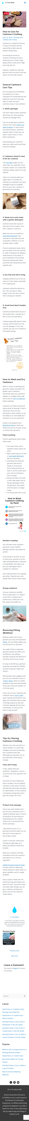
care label (9, 163)
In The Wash (9, 3)
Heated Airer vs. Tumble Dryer (12, 1056)
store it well (19, 695)
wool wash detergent (10, 236)
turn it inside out (19, 399)
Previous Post (14, 951)
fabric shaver (8, 681)
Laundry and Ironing (10, 40)
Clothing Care (18, 37)
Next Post (14, 956)
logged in (16, 968)
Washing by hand (9, 425)
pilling (5, 642)
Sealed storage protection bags (14, 865)
